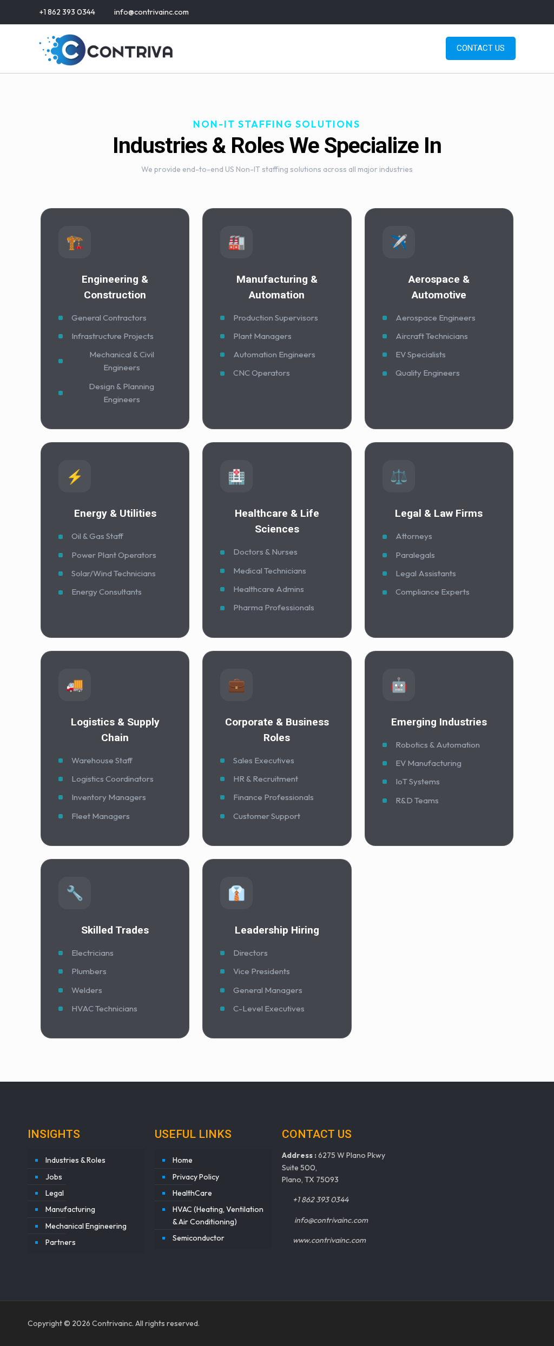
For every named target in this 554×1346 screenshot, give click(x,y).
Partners (60, 1242)
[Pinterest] (520, 11)
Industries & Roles (75, 1160)
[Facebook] (462, 11)
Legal (54, 1193)
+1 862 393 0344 (67, 12)
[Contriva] (106, 48)
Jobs (53, 1177)
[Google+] (477, 11)
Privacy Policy (196, 1177)
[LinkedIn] (506, 11)
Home (183, 1160)
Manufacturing (70, 1209)
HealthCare (192, 1193)
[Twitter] (491, 11)
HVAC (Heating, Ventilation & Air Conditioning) (218, 1215)
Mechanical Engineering (86, 1226)
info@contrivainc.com (151, 12)
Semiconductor (199, 1238)
